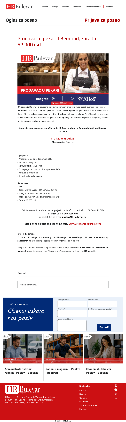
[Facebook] (115, 389)
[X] (115, 394)
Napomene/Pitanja (65, 319)
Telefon (61, 309)
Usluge (82, 394)
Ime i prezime (63, 300)
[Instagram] (115, 385)
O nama (83, 398)
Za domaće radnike (85, 405)
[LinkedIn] (115, 398)
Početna (83, 390)
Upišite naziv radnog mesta (99, 309)
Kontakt (83, 409)
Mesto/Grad (93, 300)
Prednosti (83, 401)
